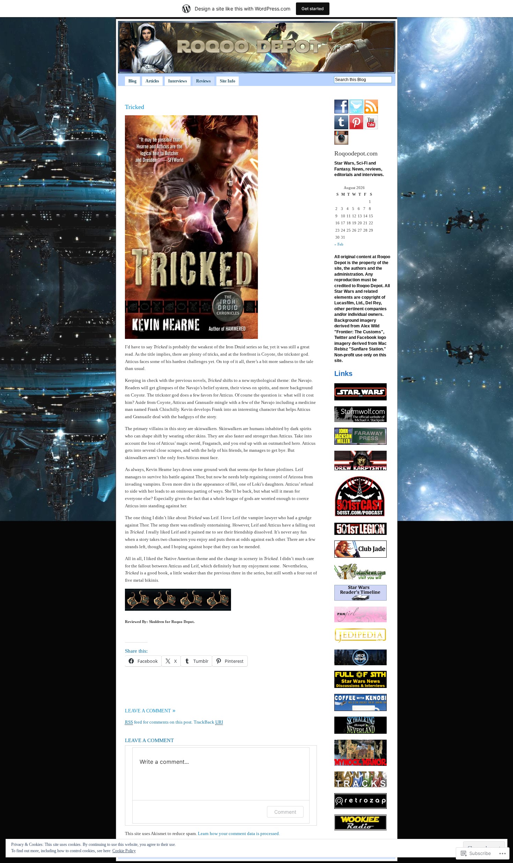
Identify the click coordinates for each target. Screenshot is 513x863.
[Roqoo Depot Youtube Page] (371, 128)
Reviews (203, 81)
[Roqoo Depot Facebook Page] (341, 112)
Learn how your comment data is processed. (239, 833)
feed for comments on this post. (159, 722)
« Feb (338, 244)
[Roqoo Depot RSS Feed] (371, 112)
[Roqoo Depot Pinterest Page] (356, 128)
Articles (152, 81)
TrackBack (208, 722)
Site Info (227, 81)
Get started (313, 8)
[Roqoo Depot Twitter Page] (356, 112)
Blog (132, 81)
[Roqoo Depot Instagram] (341, 143)
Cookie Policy (124, 850)
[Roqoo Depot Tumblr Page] (341, 128)
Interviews (177, 81)
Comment (285, 812)
